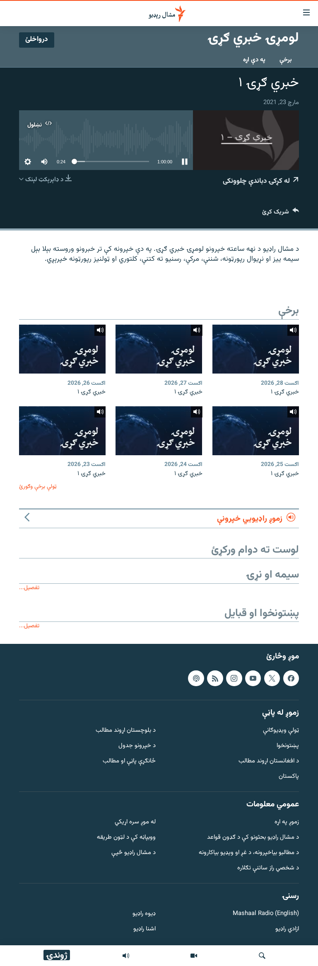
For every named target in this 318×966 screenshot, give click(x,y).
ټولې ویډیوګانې (281, 730)
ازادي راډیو (287, 929)
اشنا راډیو (144, 929)
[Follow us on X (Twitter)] (272, 678)
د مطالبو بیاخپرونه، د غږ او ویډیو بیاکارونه (249, 853)
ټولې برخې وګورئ (38, 486)
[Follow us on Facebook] (291, 678)
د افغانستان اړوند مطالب (268, 761)
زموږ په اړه (287, 822)
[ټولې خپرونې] (125, 955)
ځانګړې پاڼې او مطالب (129, 761)
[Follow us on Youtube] (253, 678)
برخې (285, 60)
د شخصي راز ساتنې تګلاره (268, 868)
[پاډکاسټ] (196, 678)
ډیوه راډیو (144, 914)
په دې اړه (254, 60)
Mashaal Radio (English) (266, 914)
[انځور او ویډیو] (193, 955)
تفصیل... (29, 588)
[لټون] (262, 955)
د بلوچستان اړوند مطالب (126, 730)
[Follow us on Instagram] (234, 678)
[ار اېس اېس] (215, 678)
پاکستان (289, 776)
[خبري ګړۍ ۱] (255, 349)
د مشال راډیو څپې (133, 853)
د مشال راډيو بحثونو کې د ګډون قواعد (253, 837)
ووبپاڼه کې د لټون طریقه (126, 837)
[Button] (280, 214)
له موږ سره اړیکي (135, 822)
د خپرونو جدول (137, 746)
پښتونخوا (288, 746)
